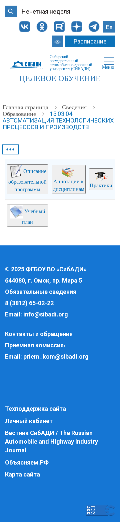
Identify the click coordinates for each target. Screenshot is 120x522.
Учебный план (33, 217)
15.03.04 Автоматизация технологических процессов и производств (58, 120)
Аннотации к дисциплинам (68, 185)
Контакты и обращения (39, 333)
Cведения (75, 107)
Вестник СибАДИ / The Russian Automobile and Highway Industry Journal (51, 441)
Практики (101, 185)
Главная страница (26, 107)
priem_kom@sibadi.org (56, 356)
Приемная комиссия (34, 345)
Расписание (90, 41)
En (109, 27)
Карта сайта (22, 474)
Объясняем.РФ (27, 462)
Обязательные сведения (40, 291)
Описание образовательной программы (27, 180)
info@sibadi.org (45, 314)
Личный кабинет (29, 420)
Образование (20, 114)
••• (10, 149)
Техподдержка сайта (35, 408)
